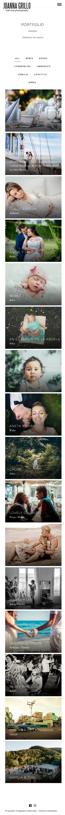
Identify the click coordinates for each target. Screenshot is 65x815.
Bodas (43, 58)
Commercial (22, 66)
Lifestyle (40, 74)
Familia (23, 74)
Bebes (29, 58)
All (17, 58)
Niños (32, 82)
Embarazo (44, 66)
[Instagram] (34, 805)
